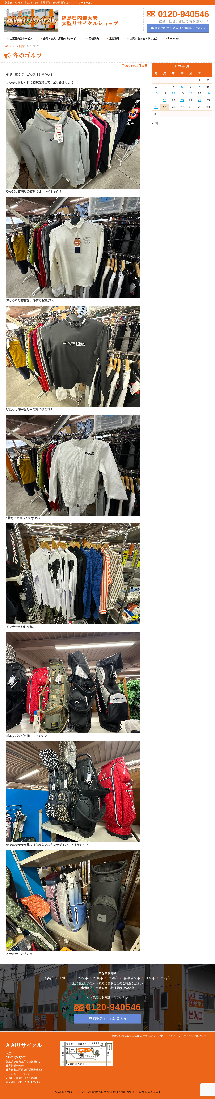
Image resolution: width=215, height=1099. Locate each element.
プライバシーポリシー (193, 1035)
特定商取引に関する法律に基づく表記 (133, 1035)
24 (156, 107)
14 (190, 93)
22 (199, 100)
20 (182, 100)
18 (164, 100)
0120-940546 (182, 14)
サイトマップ (167, 1035)
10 (156, 93)
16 (208, 93)
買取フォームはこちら (109, 1018)
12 (173, 93)
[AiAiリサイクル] (61, 31)
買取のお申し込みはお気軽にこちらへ (179, 27)
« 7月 (155, 123)
